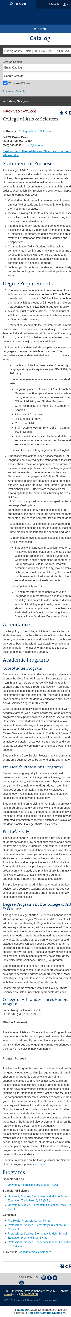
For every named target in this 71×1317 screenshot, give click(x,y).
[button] (18, 4)
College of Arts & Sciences (35, 131)
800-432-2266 (29, 1294)
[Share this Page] (66, 113)
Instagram (43, 1277)
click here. (39, 1164)
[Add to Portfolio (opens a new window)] (61, 113)
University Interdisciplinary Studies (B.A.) (33, 1184)
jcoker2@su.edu (33, 145)
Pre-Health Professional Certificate (29, 1220)
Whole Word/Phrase (19, 83)
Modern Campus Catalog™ (47, 1312)
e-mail (8, 1294)
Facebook (49, 1277)
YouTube (21, 1282)
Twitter (55, 1277)
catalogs (22, 1309)
